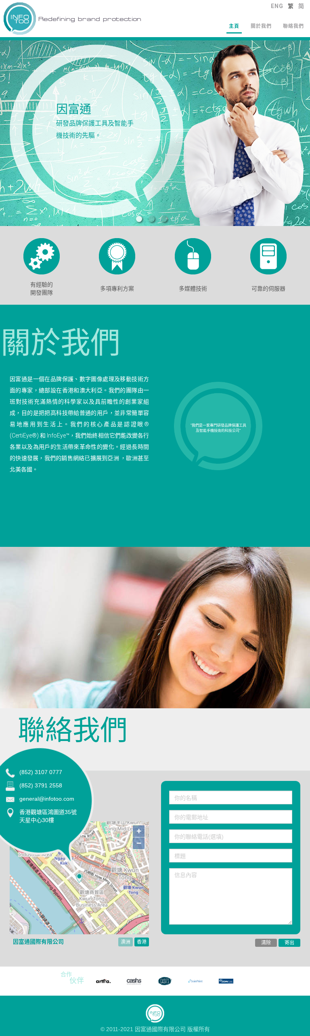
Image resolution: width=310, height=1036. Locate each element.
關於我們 (261, 26)
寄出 (289, 943)
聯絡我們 (293, 26)
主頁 (234, 26)
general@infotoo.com (46, 798)
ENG (277, 6)
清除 (266, 943)
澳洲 (125, 942)
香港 (142, 942)
